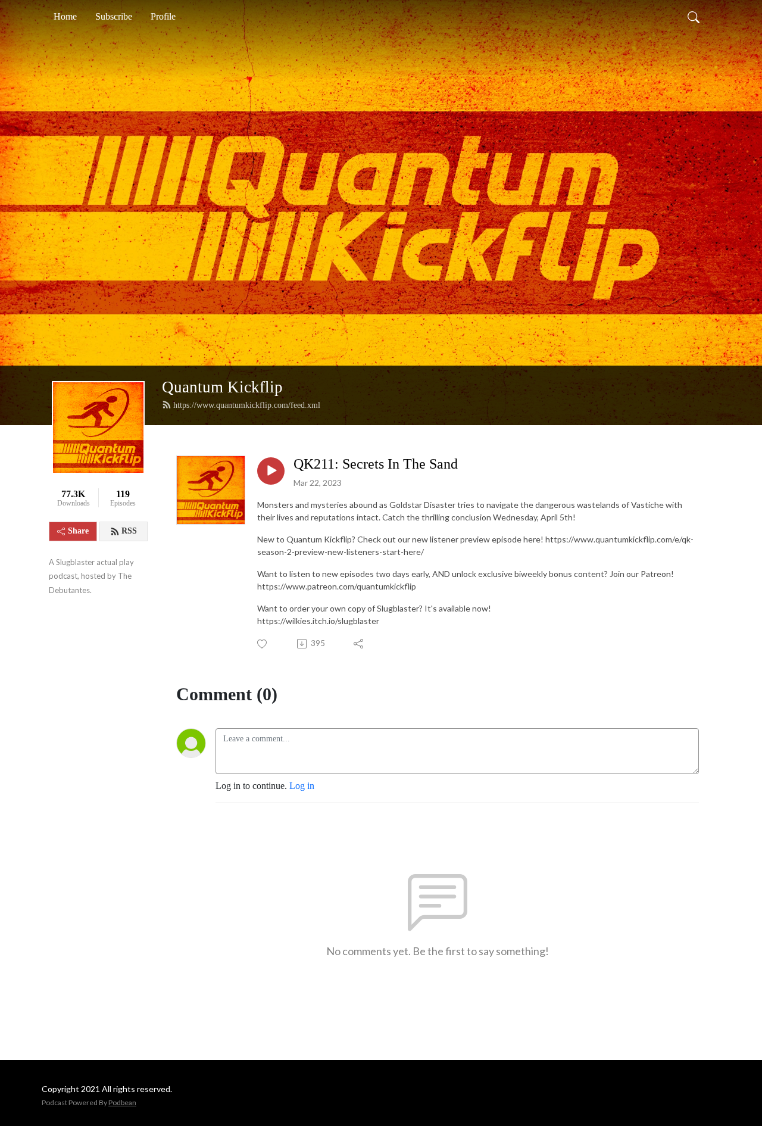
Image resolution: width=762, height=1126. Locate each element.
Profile (163, 16)
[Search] (693, 17)
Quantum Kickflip (222, 387)
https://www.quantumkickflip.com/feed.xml (246, 405)
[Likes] (263, 644)
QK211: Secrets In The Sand (375, 464)
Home (65, 16)
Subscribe (113, 16)
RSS (129, 530)
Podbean (122, 1102)
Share (78, 530)
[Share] (359, 644)
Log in (301, 786)
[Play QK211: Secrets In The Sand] (271, 471)
